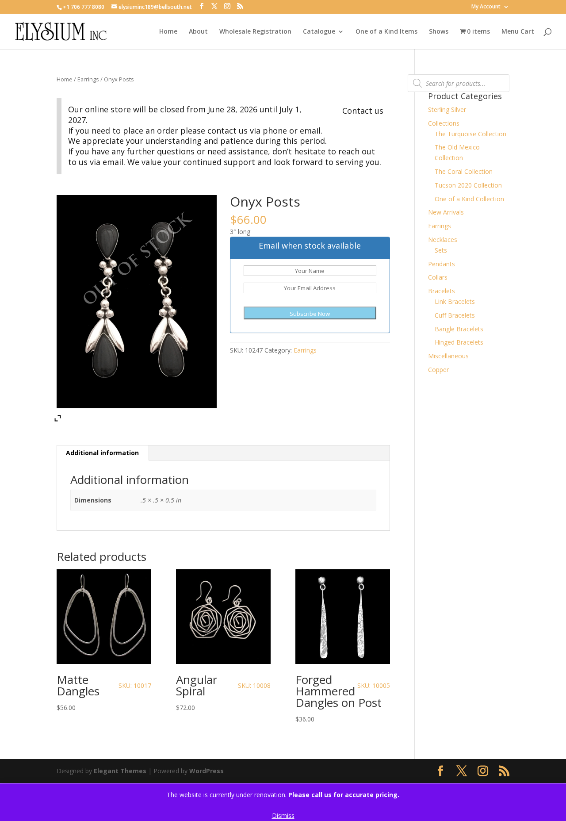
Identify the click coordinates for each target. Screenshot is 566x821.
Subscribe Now (310, 314)
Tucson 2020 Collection (468, 185)
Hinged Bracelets (459, 342)
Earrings (88, 79)
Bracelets (441, 291)
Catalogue (319, 31)
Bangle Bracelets (459, 329)
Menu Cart (517, 31)
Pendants (441, 264)
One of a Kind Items (386, 31)
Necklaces (442, 239)
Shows (438, 31)
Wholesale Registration (255, 31)
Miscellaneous (448, 356)
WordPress (206, 771)
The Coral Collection (464, 171)
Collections (443, 123)
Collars (437, 277)
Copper (438, 369)
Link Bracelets (455, 301)
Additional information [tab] (102, 453)
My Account (486, 7)
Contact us (362, 110)
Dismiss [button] (283, 815)
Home (168, 31)
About (198, 31)
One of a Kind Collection (469, 199)
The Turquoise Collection (470, 134)
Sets (441, 250)
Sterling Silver (447, 109)
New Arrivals (446, 212)
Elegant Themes (120, 771)
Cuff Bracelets (455, 315)
